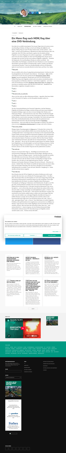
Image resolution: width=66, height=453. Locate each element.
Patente (35, 351)
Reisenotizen (27, 26)
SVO (44, 48)
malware (39, 350)
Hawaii (30, 348)
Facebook (30, 13)
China (32, 129)
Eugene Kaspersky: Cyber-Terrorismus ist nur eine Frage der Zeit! (13, 416)
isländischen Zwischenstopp (27, 124)
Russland (48, 351)
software (8, 353)
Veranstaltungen (47, 26)
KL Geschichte (28, 350)
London (34, 350)
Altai (16, 347)
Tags (29, 1)
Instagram (35, 13)
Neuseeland (8, 351)
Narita (36, 82)
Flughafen (8, 348)
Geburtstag (19, 348)
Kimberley (22, 350)
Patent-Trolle (30, 351)
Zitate (12, 1)
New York (14, 351)
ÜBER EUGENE (7, 1)
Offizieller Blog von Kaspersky (50, 367)
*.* (14, 26)
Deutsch (60, 1)
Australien (20, 347)
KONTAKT (32, 1)
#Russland (21, 33)
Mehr (33, 308)
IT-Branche (44, 348)
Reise (40, 351)
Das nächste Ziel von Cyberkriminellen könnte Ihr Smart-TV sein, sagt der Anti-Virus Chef (13, 407)
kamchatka (54, 348)
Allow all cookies (52, 235)
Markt (44, 350)
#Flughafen (14, 33)
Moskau (48, 350)
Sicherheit (56, 351)
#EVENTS (7, 347)
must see (53, 350)
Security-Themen (37, 26)
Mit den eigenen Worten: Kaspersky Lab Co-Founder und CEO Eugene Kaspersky (13, 427)
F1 (45, 347)
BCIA (39, 82)
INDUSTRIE (39, 348)
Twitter (33, 13)
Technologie (14, 353)
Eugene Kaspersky (39, 347)
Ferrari (53, 347)
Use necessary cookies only (14, 235)
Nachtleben (44, 120)
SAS (52, 351)
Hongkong (31, 82)
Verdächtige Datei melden (48, 363)
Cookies (45, 370)
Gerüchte (19, 26)
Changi (49, 82)
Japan (49, 348)
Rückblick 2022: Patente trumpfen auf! (51, 258)
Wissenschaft (41, 353)
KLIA (43, 82)
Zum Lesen (17, 1)
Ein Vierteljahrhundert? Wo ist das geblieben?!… (52, 281)
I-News (34, 348)
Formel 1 (13, 348)
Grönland (25, 348)
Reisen (43, 351)
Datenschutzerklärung (48, 361)
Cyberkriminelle (31, 347)
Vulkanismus (25, 353)
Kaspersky (45, 365)
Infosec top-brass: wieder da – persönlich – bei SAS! (33, 259)
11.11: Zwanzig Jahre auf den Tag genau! (14, 281)
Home (2, 1)
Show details (56, 231)
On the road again (21, 351)
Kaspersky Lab (16, 350)
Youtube (21, 448)
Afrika (12, 347)
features (49, 347)
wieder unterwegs (33, 353)
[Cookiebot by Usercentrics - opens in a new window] (55, 217)
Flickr (24, 448)
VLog (21, 1)
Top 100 (19, 353)
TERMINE (25, 1)
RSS (28, 448)
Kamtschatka (8, 350)
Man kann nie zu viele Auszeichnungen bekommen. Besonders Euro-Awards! (13, 259)
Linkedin (37, 13)
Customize (32, 235)
